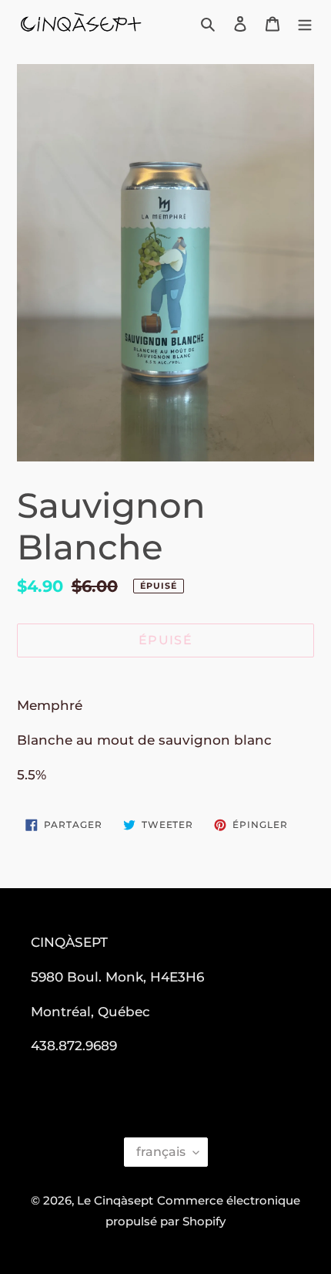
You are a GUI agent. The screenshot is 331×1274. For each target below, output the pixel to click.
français (161, 1151)
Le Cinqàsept (115, 1200)
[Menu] (305, 23)
